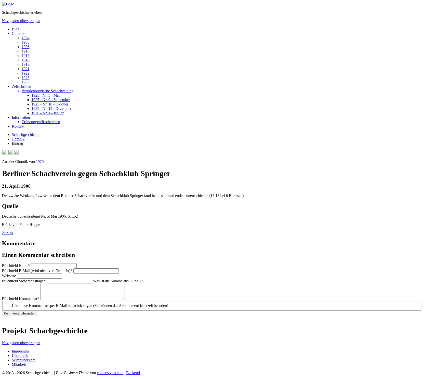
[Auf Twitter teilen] (16, 153)
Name (16, 265)
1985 (25, 82)
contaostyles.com (110, 373)
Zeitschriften (21, 86)
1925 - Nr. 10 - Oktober (49, 104)
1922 (25, 73)
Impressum (20, 351)
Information (21, 117)
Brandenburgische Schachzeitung (47, 91)
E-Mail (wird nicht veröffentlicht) (37, 271)
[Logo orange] (8, 4)
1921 (25, 69)
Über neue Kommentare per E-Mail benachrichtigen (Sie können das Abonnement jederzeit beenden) (90, 305)
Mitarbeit (19, 364)
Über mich (20, 355)
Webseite (9, 276)
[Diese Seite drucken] (4, 153)
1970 (40, 161)
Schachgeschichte (25, 134)
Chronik (18, 33)
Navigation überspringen (21, 21)
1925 (25, 78)
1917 (25, 55)
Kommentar (20, 299)
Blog (15, 29)
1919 (25, 64)
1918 (25, 60)
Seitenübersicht (23, 360)
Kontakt (18, 126)
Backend (133, 373)
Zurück (7, 233)
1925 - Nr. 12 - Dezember (51, 108)
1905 (25, 42)
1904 (25, 38)
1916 (25, 51)
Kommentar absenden (19, 313)
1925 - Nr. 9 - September (50, 100)
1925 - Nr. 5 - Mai (45, 95)
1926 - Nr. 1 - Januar (47, 113)
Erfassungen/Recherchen (41, 122)
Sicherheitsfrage (24, 281)
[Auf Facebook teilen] (10, 153)
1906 (25, 47)
